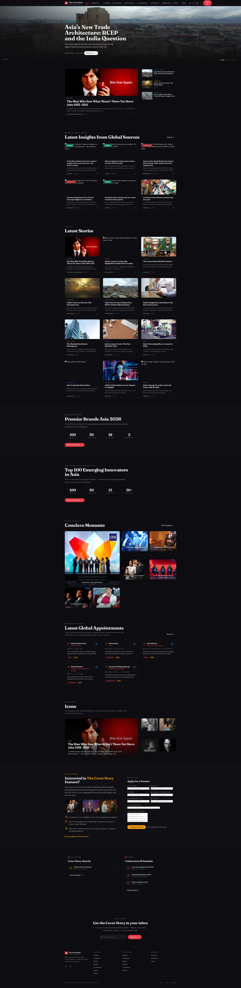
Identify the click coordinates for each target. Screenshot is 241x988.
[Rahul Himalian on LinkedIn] (96, 667)
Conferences (98, 967)
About (184, 3)
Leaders (96, 955)
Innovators (129, 3)
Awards (96, 964)
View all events (132, 890)
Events (175, 3)
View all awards (75, 875)
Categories (95, 3)
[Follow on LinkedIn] (190, 3)
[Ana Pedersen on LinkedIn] (172, 643)
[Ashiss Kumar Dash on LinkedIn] (96, 643)
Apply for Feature (137, 827)
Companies (118, 3)
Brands (96, 961)
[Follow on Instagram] (193, 3)
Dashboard (154, 958)
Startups (124, 964)
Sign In (207, 3)
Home (87, 3)
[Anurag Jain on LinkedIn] (134, 643)
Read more (88, 53)
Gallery (155, 3)
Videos (96, 970)
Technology (126, 967)
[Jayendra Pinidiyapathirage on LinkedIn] (134, 667)
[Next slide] (237, 34)
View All (169, 634)
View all (169, 137)
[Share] (131, 71)
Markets (107, 3)
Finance (124, 970)
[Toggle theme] (197, 3)
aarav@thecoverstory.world (77, 836)
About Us (154, 955)
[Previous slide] (3, 34)
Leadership (143, 3)
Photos (96, 973)
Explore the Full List (73, 445)
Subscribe (133, 937)
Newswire (167, 3)
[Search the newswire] (201, 3)
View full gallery (166, 525)
